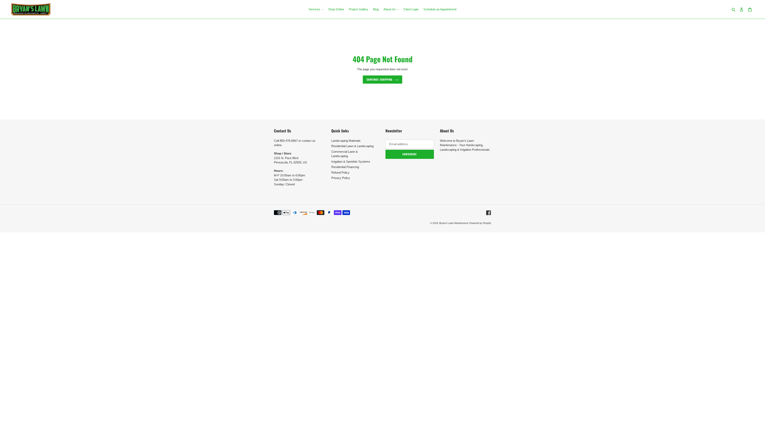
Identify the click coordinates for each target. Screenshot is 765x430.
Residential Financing (345, 167)
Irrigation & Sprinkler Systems (350, 161)
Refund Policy (340, 172)
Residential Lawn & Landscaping (352, 146)
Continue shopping (379, 79)
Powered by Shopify (480, 223)
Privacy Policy (340, 178)
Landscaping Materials (346, 140)
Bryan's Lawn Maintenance (454, 223)
